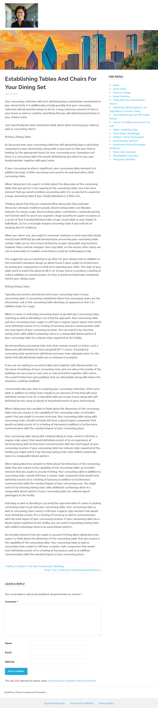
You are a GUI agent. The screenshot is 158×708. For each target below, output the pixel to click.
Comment (11, 601)
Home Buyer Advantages (126, 133)
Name (8, 643)
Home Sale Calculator (124, 151)
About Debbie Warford (125, 140)
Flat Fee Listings (122, 92)
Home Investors (121, 96)
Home (116, 84)
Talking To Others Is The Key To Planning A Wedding (35, 566)
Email (8, 652)
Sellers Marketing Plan (125, 129)
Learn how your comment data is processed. (72, 680)
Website (10, 661)
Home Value (120, 88)
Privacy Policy (106, 703)
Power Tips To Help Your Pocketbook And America (71, 569)
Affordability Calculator (125, 155)
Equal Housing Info (54, 703)
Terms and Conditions (82, 703)
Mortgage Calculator (124, 159)
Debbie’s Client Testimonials (128, 136)
